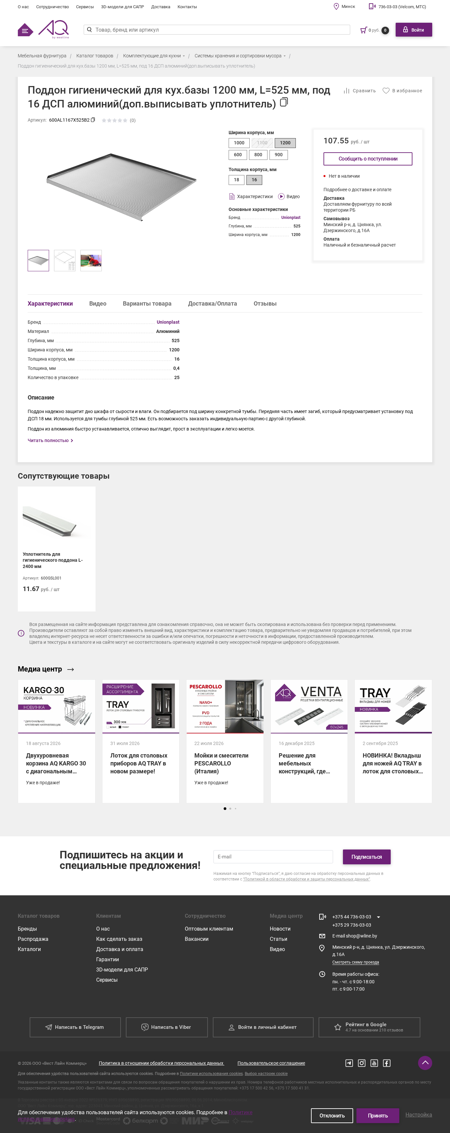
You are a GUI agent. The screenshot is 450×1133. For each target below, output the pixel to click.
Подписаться (367, 857)
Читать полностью (48, 440)
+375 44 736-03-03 (351, 916)
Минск (348, 6)
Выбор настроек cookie (266, 1073)
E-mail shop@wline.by (354, 936)
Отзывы (265, 303)
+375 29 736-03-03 (351, 925)
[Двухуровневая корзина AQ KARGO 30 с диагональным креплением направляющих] (56, 741)
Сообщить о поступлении (368, 159)
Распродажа (33, 939)
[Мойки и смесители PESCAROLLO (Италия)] (225, 741)
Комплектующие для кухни (152, 55)
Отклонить (332, 1116)
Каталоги (29, 949)
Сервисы (85, 6)
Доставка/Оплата (212, 303)
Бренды (27, 929)
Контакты (187, 6)
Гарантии (107, 959)
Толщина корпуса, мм (253, 169)
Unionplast (290, 217)
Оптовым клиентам (209, 929)
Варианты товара (147, 303)
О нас (23, 6)
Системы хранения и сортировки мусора (238, 55)
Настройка (419, 1115)
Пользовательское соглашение (271, 1063)
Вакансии (197, 939)
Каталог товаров (94, 55)
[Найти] (89, 30)
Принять (378, 1116)
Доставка (160, 6)
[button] (225, 808)
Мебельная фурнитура (42, 55)
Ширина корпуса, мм (251, 132)
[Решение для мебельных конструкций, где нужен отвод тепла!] (309, 741)
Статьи (278, 939)
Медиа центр (40, 669)
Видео (97, 303)
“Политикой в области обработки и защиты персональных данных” (306, 879)
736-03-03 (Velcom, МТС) (402, 6)
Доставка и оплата (119, 949)
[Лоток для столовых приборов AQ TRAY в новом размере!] (141, 741)
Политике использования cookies (211, 1073)
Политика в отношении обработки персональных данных (161, 1063)
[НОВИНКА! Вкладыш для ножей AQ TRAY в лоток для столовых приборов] (393, 741)
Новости (280, 929)
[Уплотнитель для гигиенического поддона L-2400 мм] (57, 549)
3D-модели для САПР (122, 6)
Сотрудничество (52, 6)
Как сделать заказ (119, 939)
